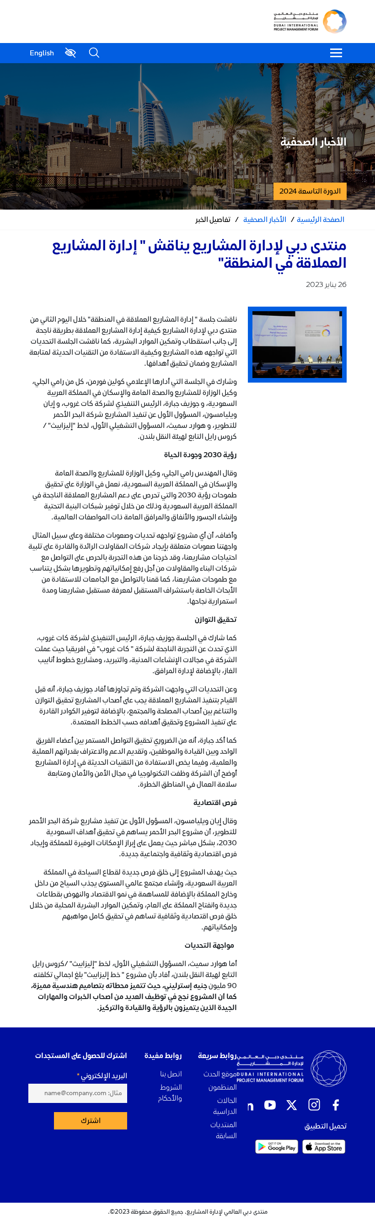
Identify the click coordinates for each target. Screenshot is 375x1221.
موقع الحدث (220, 1074)
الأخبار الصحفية (264, 220)
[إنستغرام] (314, 1105)
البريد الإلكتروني (104, 1075)
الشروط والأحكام (170, 1092)
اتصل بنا (171, 1074)
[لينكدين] (248, 1105)
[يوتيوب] (270, 1105)
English (42, 53)
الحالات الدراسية (225, 1106)
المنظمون (223, 1087)
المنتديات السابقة (223, 1130)
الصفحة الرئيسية (320, 220)
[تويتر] (292, 1105)
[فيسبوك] (336, 1105)
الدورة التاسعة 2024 (310, 191)
